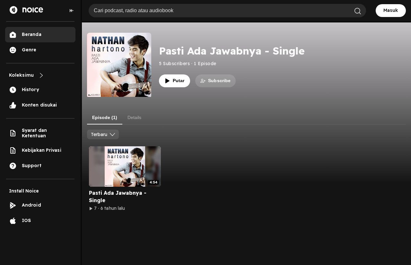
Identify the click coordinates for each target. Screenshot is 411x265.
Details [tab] (134, 117)
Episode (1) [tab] (104, 117)
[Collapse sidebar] (71, 10)
